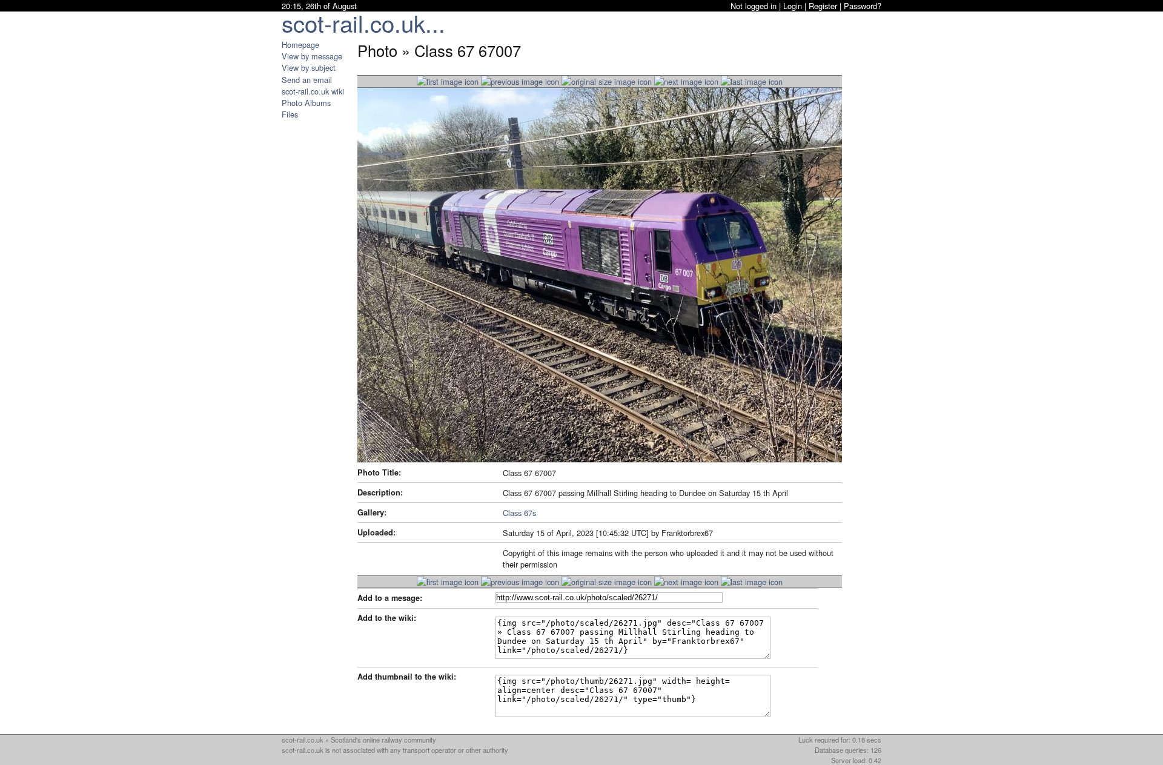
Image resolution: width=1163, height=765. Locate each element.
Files (290, 114)
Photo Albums (306, 102)
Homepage (300, 44)
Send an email (307, 79)
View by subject (309, 67)
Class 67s (519, 512)
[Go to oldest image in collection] (752, 81)
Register (823, 6)
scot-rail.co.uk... (363, 22)
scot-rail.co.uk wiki (313, 91)
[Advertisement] (318, 301)
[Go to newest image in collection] (448, 81)
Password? (862, 6)
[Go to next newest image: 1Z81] (520, 81)
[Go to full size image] (607, 81)
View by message (312, 56)
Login (792, 6)
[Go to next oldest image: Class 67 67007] (686, 81)
